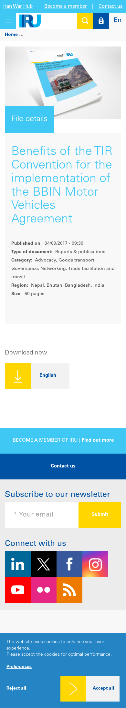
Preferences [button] (19, 667)
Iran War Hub (18, 6)
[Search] (85, 21)
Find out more (98, 440)
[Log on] (101, 21)
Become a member (65, 6)
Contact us (111, 6)
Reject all (16, 688)
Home (11, 35)
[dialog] (63, 670)
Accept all (103, 688)
